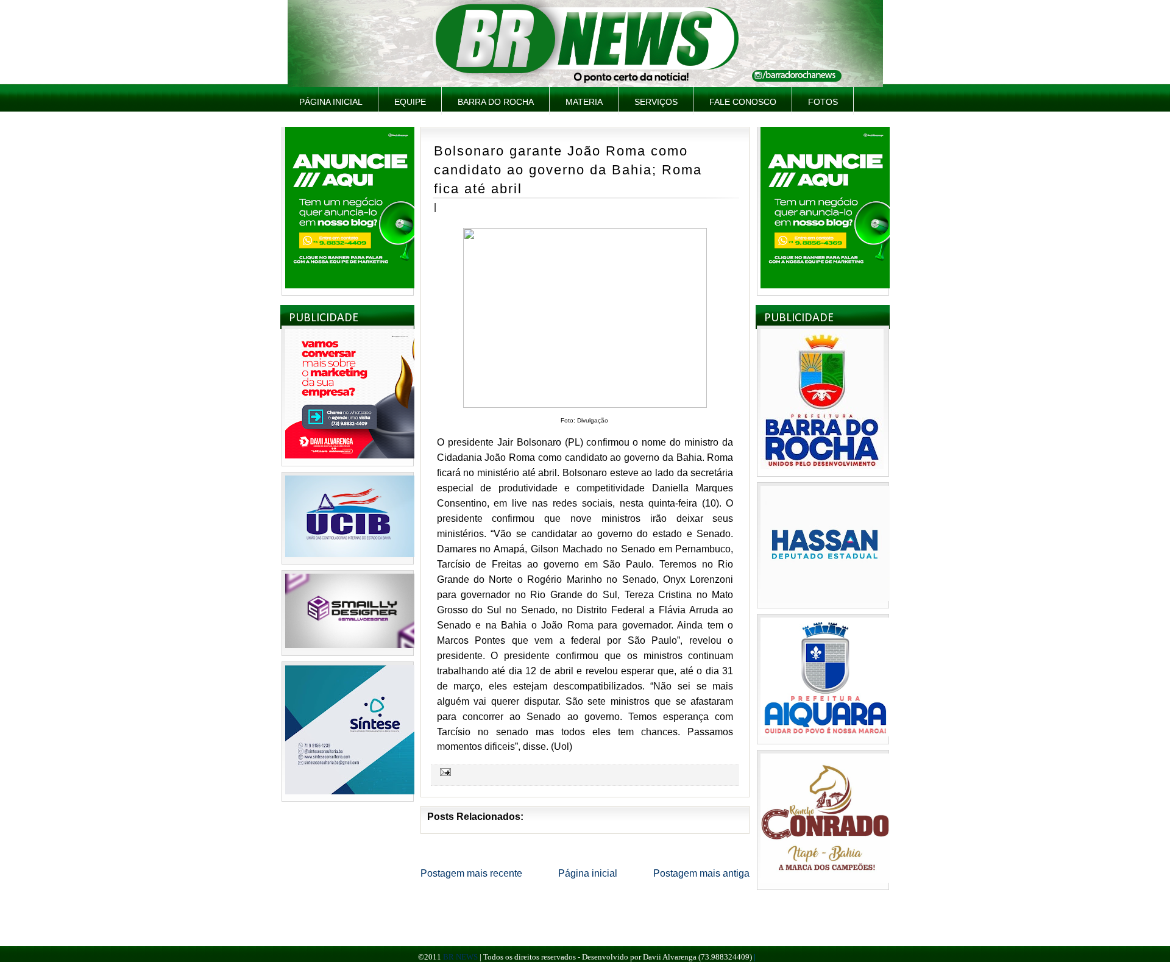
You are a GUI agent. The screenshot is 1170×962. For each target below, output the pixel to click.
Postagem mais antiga (701, 873)
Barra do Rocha (496, 102)
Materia (584, 102)
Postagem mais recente (471, 873)
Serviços (656, 102)
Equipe (410, 102)
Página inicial (331, 102)
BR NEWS (460, 956)
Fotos (823, 102)
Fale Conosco (742, 102)
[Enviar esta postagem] (443, 772)
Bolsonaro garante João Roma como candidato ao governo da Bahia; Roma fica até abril (568, 169)
